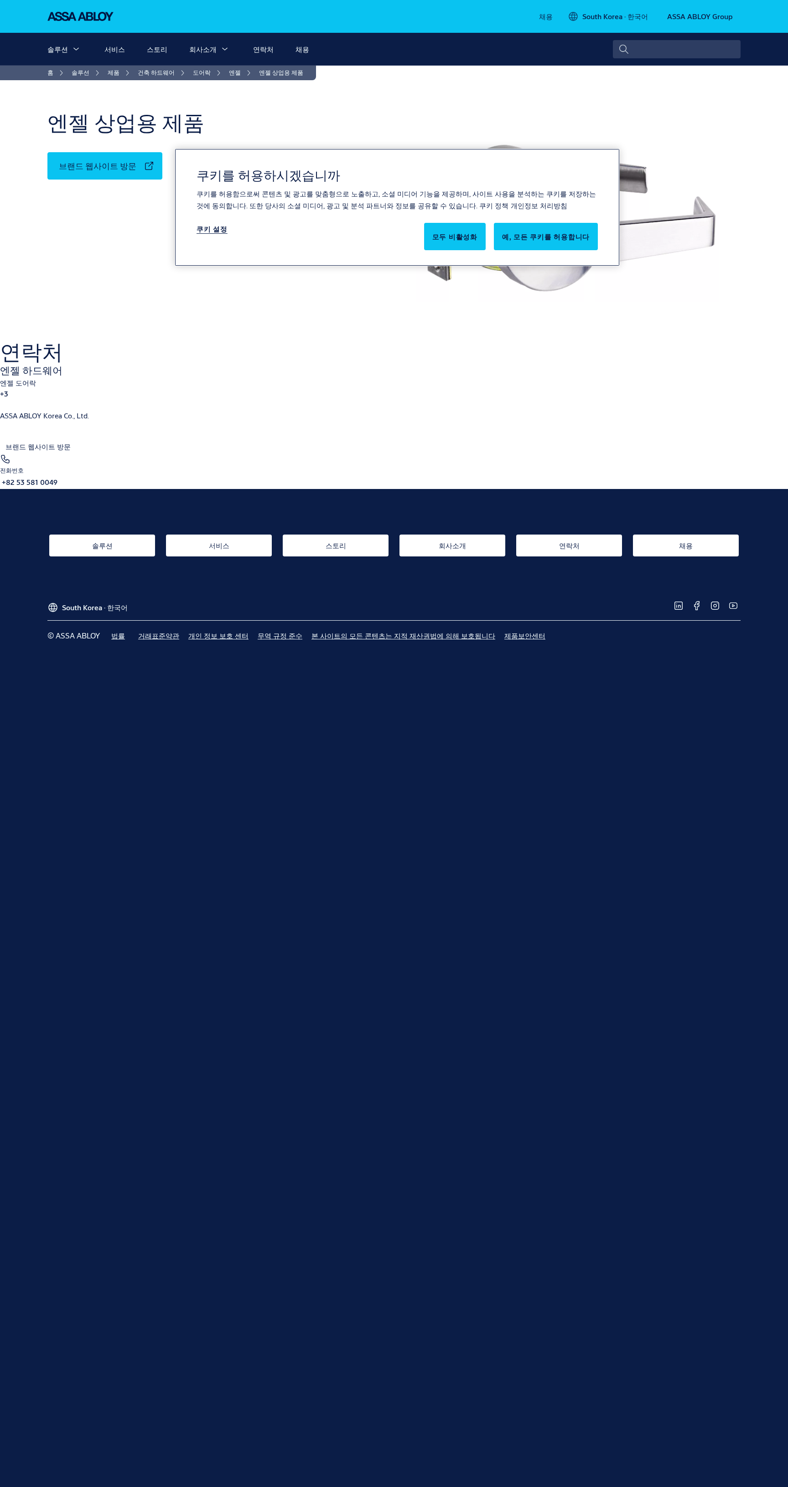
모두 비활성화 (454, 236)
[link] (546, 16)
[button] (76, 49)
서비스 (114, 49)
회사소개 (203, 49)
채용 (302, 49)
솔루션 (57, 49)
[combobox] (677, 49)
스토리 (157, 49)
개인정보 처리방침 (539, 205)
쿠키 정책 (493, 205)
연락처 (263, 49)
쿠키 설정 (212, 228)
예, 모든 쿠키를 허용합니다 (546, 236)
